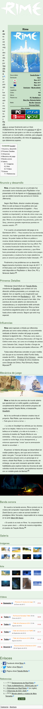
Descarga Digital (34, 105)
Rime (21, 663)
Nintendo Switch (35, 100)
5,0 (8, 693)
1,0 (8, 682)
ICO (33, 296)
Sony (39, 78)
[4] (10, 365)
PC (31, 97)
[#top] (21, 698)
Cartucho (38, 102)
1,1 (10, 682)
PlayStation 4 (36, 97)
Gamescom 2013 (34, 193)
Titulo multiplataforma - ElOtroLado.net (22, 685)
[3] (41, 346)
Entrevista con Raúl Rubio (17, 688)
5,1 (10, 693)
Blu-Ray (31, 102)
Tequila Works (34, 75)
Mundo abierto (36, 87)
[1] (16, 225)
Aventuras (26, 87)
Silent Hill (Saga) (17, 518)
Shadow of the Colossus (26, 357)
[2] (16, 273)
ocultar (12, 146)
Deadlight (16, 288)
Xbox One (26, 100)
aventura (30, 129)
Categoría (4, 707)
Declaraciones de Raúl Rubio (23, 683)
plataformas (36, 137)
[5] (28, 470)
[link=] (15, 80)
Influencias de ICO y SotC (17, 691)
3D (38, 129)
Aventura (13, 707)
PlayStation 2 (25, 296)
